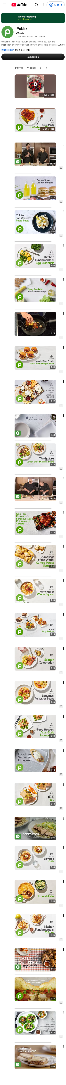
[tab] (19, 68)
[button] (46, 68)
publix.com (9, 50)
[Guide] (5, 5)
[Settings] (43, 5)
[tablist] (33, 68)
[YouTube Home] (19, 5)
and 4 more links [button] (22, 50)
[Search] (36, 5)
